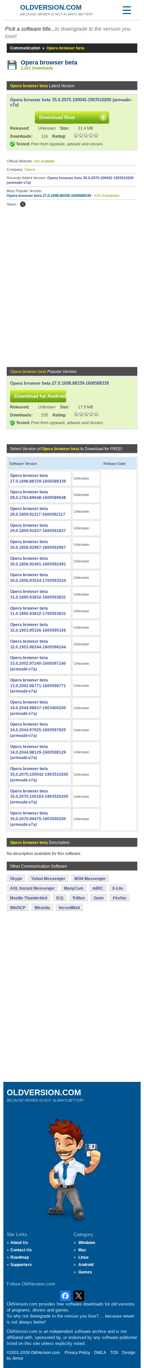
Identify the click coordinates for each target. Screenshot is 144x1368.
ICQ (59, 898)
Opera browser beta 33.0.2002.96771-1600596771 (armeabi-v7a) (38, 686)
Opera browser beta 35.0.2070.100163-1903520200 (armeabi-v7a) (39, 797)
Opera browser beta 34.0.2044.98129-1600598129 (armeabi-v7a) (38, 752)
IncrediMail (69, 907)
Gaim (99, 898)
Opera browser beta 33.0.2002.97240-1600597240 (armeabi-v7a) (38, 663)
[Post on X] (22, 204)
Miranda (42, 907)
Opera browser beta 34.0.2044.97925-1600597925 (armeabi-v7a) (38, 730)
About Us (19, 1242)
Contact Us (21, 1250)
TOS (114, 1352)
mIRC (97, 888)
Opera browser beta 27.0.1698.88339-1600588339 (49, 196)
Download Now (57, 117)
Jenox (17, 1358)
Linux (83, 1257)
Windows (86, 1242)
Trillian (78, 898)
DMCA (100, 1352)
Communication (25, 48)
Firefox (119, 898)
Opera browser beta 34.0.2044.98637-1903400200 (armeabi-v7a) (38, 708)
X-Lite (117, 888)
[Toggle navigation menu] (126, 10)
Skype (16, 878)
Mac (82, 1250)
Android (85, 1264)
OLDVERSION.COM (51, 7)
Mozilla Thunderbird (28, 898)
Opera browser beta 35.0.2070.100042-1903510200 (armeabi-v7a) (39, 774)
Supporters (21, 1264)
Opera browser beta (49, 62)
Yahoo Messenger (48, 878)
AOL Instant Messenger (32, 888)
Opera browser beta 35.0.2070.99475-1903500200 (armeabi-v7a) (38, 819)
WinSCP (17, 907)
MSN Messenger (90, 878)
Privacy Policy (77, 1352)
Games (85, 1272)
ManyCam (73, 888)
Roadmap (19, 1257)
